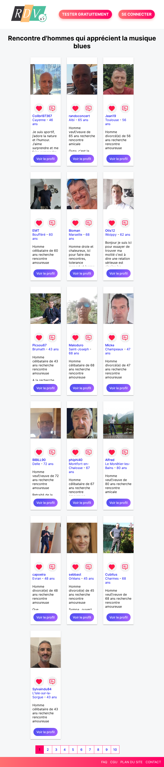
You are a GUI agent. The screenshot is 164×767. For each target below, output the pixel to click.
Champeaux (114, 349)
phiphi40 (75, 460)
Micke (109, 345)
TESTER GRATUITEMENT (85, 14)
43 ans (53, 349)
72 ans (48, 464)
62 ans (125, 234)
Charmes (112, 578)
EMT (35, 230)
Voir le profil (45, 159)
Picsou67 (39, 345)
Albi (72, 120)
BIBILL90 (39, 460)
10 (115, 750)
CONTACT (153, 762)
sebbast (75, 574)
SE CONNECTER (137, 14)
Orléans (74, 578)
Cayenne (39, 120)
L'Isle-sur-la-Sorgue (41, 695)
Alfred (109, 460)
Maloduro (76, 345)
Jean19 (110, 116)
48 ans (49, 578)
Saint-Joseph (79, 349)
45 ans (89, 578)
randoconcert (79, 116)
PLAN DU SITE (131, 762)
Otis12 (110, 230)
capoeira (39, 574)
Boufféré (38, 234)
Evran (36, 578)
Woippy (111, 234)
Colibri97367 (42, 116)
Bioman (74, 230)
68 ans (74, 353)
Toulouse (112, 120)
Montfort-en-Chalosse (79, 466)
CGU (113, 762)
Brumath (38, 349)
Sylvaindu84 (41, 689)
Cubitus (111, 574)
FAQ (104, 762)
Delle (36, 464)
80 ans (122, 468)
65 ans (83, 120)
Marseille (75, 234)
